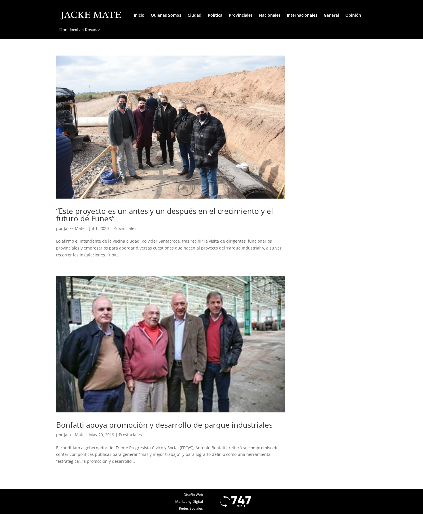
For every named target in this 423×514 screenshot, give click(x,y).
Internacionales (302, 15)
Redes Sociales (191, 508)
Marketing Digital (189, 501)
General (331, 15)
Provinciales (241, 15)
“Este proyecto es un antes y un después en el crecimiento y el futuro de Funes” (164, 215)
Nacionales (270, 15)
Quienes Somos (166, 15)
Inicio (139, 15)
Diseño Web (193, 494)
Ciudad (194, 15)
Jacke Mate (74, 228)
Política (215, 15)
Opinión (353, 15)
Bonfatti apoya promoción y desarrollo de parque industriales (164, 425)
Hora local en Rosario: (79, 29)
